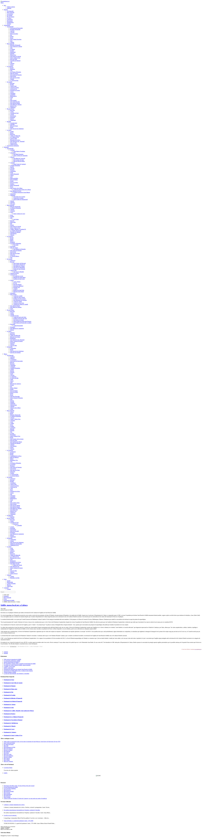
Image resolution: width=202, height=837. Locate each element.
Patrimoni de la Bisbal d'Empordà (13, 701)
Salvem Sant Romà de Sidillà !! (11, 662)
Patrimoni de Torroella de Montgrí (13, 720)
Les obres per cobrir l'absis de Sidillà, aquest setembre (17, 665)
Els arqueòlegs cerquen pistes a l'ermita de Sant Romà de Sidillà (20, 663)
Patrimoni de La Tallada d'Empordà (13, 717)
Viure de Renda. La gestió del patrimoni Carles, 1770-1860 (18, 820)
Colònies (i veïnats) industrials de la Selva (14, 804)
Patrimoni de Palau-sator (10, 689)
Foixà (5, 599)
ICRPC (5, 773)
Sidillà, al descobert (8, 668)
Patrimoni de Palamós (10, 686)
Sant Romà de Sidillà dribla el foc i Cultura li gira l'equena (18, 670)
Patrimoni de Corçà (9, 729)
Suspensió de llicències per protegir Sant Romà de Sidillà (18, 669)
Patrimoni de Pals (8, 692)
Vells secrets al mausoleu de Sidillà (12, 659)
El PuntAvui (13, 646)
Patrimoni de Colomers (10, 732)
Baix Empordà (7, 597)
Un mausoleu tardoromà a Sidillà (12, 660)
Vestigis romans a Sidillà (10, 672)
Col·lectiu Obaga (8, 767)
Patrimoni (6, 596)
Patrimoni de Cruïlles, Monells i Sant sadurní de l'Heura (19, 710)
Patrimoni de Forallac (9, 695)
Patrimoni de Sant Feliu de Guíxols (13, 683)
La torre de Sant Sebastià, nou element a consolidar (16, 673)
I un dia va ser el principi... (10, 815)
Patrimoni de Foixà (9, 679)
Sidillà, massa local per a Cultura (14, 605)
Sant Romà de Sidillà (9, 600)
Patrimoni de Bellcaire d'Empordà (13, 698)
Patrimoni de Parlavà (9, 713)
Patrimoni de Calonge (9, 704)
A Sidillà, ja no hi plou (9, 666)
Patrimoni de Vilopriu (9, 726)
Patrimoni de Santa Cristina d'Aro (13, 735)
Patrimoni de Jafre (9, 707)
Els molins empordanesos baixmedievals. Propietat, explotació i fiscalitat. (22, 810)
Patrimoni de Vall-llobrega (11, 723)
